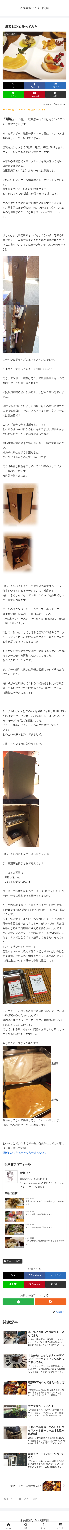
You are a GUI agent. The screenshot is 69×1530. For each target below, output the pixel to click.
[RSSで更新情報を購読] (50, 1301)
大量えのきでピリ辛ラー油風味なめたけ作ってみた (45, 1202)
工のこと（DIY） (14, 1261)
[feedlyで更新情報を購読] (18, 1301)
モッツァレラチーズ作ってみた (39, 1227)
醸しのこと (19, 1234)
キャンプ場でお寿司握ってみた (39, 1214)
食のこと (20, 1207)
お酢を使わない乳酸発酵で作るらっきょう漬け (45, 1242)
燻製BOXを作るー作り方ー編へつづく (25, 1152)
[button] (55, 94)
